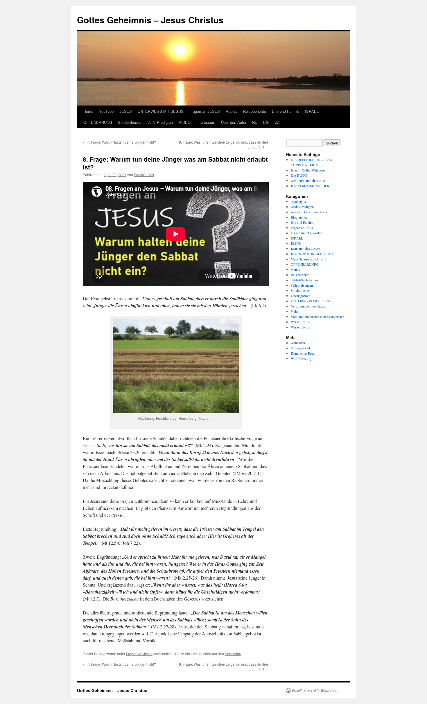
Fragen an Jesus (139, 653)
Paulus (231, 111)
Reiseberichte (254, 111)
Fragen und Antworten (306, 233)
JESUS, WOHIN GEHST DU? (312, 253)
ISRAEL (312, 111)
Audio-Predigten (302, 206)
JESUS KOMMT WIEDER (310, 185)
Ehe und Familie (285, 111)
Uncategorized (301, 295)
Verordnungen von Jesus (308, 306)
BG (266, 122)
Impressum (205, 122)
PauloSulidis (144, 174)
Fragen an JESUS (204, 111)
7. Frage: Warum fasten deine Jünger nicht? (119, 142)
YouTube (106, 111)
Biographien (299, 217)
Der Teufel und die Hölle (308, 180)
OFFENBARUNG (97, 122)
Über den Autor (233, 122)
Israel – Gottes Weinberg (308, 170)
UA (277, 122)
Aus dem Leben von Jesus (309, 212)
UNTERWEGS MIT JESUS (161, 111)
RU (254, 122)
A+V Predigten (160, 122)
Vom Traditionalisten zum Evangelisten (317, 316)
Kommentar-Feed (303, 353)
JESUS (125, 111)
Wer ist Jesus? (300, 321)
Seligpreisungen (302, 285)
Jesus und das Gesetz (305, 248)
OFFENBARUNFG (305, 264)
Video (295, 311)
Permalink (233, 653)
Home (88, 111)
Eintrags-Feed (300, 348)
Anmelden (298, 342)
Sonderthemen (130, 122)
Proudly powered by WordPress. (314, 690)
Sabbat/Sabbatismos (304, 280)
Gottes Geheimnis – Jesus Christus (150, 19)
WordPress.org (301, 358)
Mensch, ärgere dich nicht (308, 259)
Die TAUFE (299, 175)
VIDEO (185, 122)
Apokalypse (299, 201)
